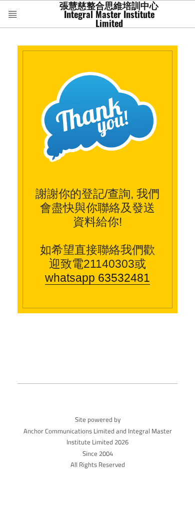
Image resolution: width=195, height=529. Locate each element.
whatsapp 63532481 (97, 277)
